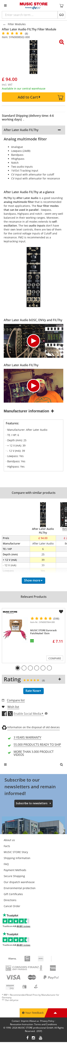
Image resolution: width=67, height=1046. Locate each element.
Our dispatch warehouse (19, 882)
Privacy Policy (47, 1021)
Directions (10, 900)
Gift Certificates (13, 894)
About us (9, 840)
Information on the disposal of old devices (33, 727)
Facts (7, 846)
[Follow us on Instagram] (33, 1038)
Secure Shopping (14, 876)
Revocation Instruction (21, 1024)
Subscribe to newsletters (31, 803)
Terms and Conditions (45, 1024)
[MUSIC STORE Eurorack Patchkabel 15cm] (15, 630)
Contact (16, 1021)
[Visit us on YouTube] (40, 1038)
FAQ (6, 864)
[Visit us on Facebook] (27, 1038)
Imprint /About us (30, 1021)
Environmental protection (20, 888)
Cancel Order (12, 906)
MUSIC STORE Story (16, 852)
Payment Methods (15, 870)
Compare (54, 658)
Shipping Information (17, 858)
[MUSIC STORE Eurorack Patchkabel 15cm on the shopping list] (61, 611)
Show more (32, 580)
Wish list (13, 707)
